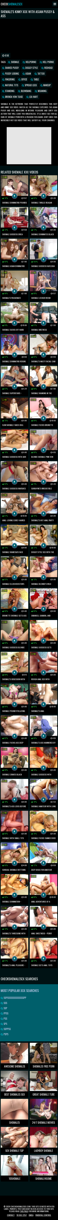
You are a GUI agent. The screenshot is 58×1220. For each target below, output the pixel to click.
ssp (5, 1008)
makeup (47, 85)
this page (24, 1211)
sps (5, 1024)
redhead (48, 68)
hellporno (30, 62)
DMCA (31, 1215)
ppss (5, 1013)
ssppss (7, 1029)
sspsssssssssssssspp (14, 998)
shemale (14, 62)
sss (5, 1003)
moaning (42, 91)
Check (11, 4)
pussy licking (11, 73)
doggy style (31, 68)
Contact (11, 1215)
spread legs (30, 85)
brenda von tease (13, 97)
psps (5, 1034)
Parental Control (43, 1215)
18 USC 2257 (22, 1215)
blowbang (25, 91)
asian (28, 73)
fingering (9, 79)
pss (5, 1018)
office (24, 79)
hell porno (48, 62)
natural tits (11, 85)
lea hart (33, 97)
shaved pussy (11, 68)
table (36, 79)
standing (9, 91)
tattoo (41, 73)
